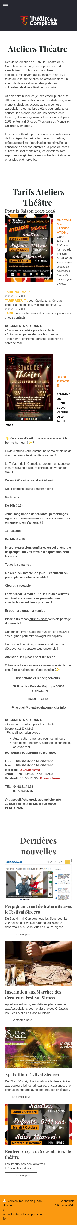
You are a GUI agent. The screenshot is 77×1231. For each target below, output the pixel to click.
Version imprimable (20, 1201)
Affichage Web (64, 1205)
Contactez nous (22, 1020)
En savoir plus (21, 934)
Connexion (67, 1201)
